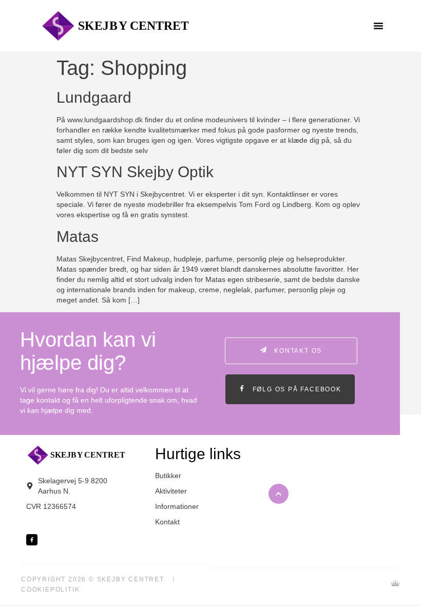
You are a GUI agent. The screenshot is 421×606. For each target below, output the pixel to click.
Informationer (177, 506)
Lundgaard (93, 97)
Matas (77, 236)
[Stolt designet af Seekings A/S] (395, 585)
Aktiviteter (171, 491)
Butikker (168, 475)
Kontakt (167, 522)
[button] (378, 25)
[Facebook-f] (31, 539)
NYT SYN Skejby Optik (135, 171)
